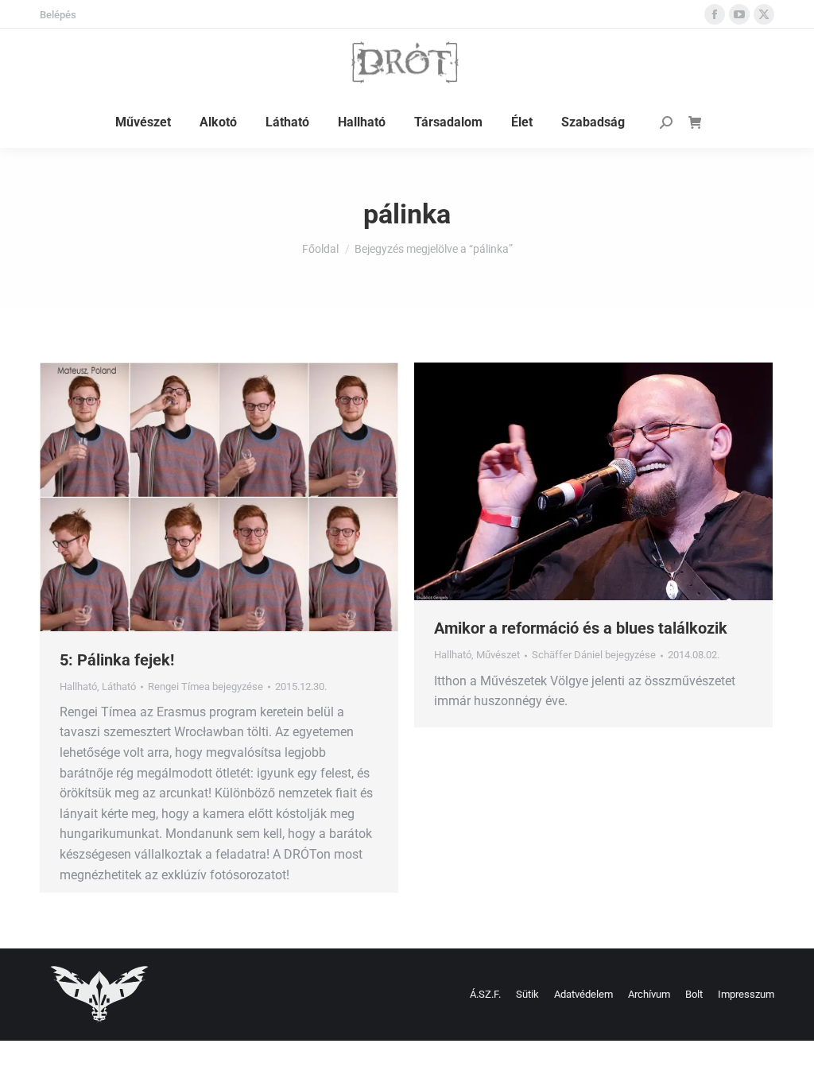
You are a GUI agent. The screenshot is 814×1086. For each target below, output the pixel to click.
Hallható (78, 686)
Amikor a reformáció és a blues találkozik (580, 628)
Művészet (498, 655)
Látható (119, 686)
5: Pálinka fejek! (117, 659)
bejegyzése (205, 686)
